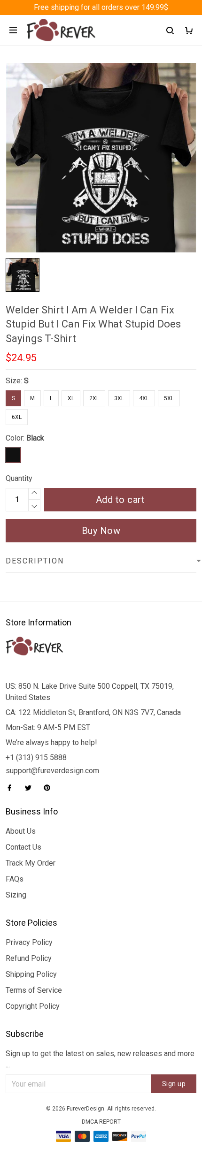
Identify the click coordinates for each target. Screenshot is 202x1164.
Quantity (19, 478)
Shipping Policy (31, 974)
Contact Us (23, 847)
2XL (94, 398)
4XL (144, 398)
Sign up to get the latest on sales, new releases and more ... (100, 1059)
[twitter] (31, 787)
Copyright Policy (33, 1006)
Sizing (16, 894)
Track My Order (30, 863)
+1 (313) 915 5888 (36, 757)
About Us (21, 831)
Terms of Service (34, 990)
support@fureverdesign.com (52, 770)
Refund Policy (29, 958)
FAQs (14, 879)
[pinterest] (49, 787)
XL (71, 398)
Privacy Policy (29, 942)
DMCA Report (101, 1121)
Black (35, 438)
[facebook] (12, 787)
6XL (17, 417)
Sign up (174, 1084)
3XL (119, 398)
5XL (169, 398)
